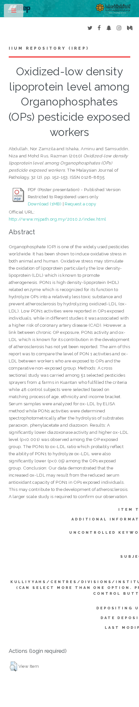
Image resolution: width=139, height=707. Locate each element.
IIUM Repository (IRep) (49, 48)
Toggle (14, 12)
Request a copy (80, 203)
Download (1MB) (45, 203)
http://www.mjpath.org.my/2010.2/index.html (57, 219)
